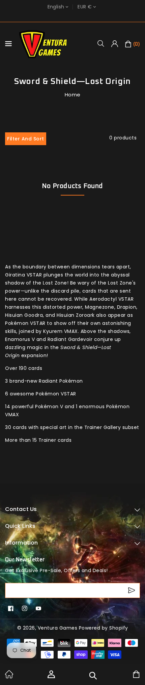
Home (73, 94)
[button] (103, 43)
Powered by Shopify (103, 628)
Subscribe (132, 590)
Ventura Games (58, 628)
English (56, 6)
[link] (9, 676)
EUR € (85, 6)
